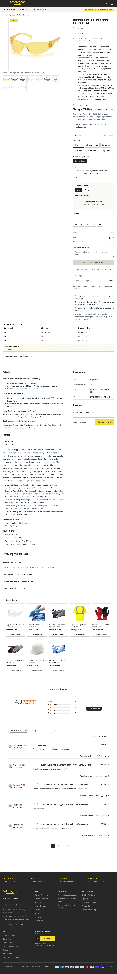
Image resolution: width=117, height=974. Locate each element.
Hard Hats (38, 902)
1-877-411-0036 (11, 899)
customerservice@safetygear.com (16, 905)
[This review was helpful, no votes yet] (102, 756)
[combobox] (39, 731)
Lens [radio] (78, 190)
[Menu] (5, 3)
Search (112, 966)
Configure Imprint (105, 422)
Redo (111, 135)
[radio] (78, 145)
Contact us (7, 939)
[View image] (55, 79)
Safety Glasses (40, 906)
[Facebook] (5, 924)
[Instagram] (10, 924)
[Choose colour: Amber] (6, 79)
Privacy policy (8, 954)
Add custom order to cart (93, 262)
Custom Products (41, 895)
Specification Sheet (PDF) (84, 412)
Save (111, 280)
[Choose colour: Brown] (23, 79)
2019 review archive (10, 946)
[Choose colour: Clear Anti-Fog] (39, 79)
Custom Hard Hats (42, 899)
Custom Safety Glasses (19, 15)
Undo (104, 135)
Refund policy (8, 950)
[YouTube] (22, 924)
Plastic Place (87, 906)
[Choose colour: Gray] (47, 79)
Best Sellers (39, 921)
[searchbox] (16, 730)
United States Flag (89, 910)
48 (88, 224)
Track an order (8, 943)
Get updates (47, 939)
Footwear (38, 917)
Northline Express (89, 902)
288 (99, 224)
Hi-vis (37, 913)
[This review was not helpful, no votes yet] (106, 756)
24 (82, 224)
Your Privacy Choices (11, 957)
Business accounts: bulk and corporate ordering (99, 10)
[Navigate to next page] (69, 845)
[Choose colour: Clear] (31, 79)
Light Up (85, 899)
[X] (16, 924)
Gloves (37, 910)
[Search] (102, 3)
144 (93, 224)
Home (5, 15)
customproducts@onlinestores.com (21, 421)
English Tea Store (88, 895)
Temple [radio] (87, 190)
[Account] (107, 3)
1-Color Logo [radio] (80, 161)
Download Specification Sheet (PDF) (19, 356)
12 (76, 224)
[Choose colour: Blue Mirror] (14, 79)
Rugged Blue (78, 28)
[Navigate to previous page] (47, 845)
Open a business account (67, 895)
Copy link (78, 135)
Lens (78, 178)
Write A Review (94, 709)
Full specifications (80, 105)
